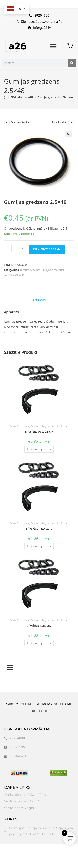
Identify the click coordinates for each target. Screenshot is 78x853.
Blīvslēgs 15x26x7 (39, 626)
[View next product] (71, 122)
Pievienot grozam (47, 249)
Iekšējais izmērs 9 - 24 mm (54, 426)
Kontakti (39, 711)
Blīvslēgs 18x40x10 (39, 529)
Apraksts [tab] (39, 300)
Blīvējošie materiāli (53, 270)
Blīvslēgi (35, 426)
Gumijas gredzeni (14, 275)
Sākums (12, 704)
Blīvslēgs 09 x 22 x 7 (39, 431)
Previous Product (20, 122)
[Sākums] (5, 97)
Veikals (27, 704)
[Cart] (70, 45)
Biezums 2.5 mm (30, 270)
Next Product (59, 122)
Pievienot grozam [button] (39, 449)
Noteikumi (62, 704)
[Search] (72, 63)
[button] (53, 46)
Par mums (43, 704)
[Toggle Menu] (10, 667)
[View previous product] (7, 122)
